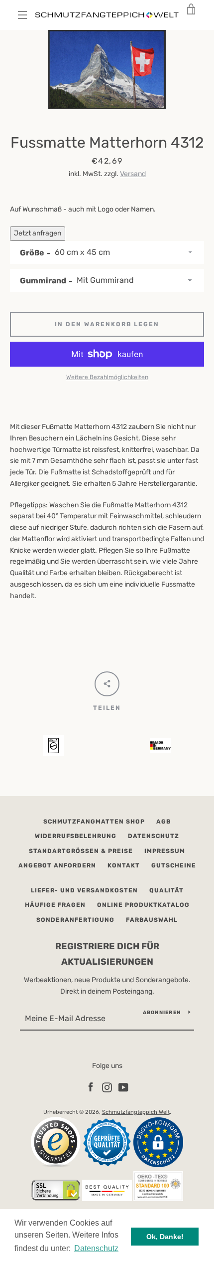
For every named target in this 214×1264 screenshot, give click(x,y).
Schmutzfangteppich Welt (136, 1112)
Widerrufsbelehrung (75, 836)
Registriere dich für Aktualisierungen (107, 954)
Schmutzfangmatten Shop (94, 821)
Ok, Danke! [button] (165, 1237)
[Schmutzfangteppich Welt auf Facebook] (91, 1086)
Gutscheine (173, 865)
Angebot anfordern (57, 865)
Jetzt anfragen (37, 233)
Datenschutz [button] (96, 1248)
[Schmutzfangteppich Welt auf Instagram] (107, 1086)
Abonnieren (162, 1013)
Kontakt (123, 865)
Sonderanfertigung (75, 919)
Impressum (164, 850)
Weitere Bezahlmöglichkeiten (107, 377)
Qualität (166, 890)
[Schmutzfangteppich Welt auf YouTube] (123, 1086)
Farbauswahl (152, 919)
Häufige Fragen (55, 904)
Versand (133, 174)
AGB (163, 821)
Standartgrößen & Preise (81, 850)
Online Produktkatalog (143, 904)
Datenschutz (153, 836)
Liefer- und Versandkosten (84, 890)
